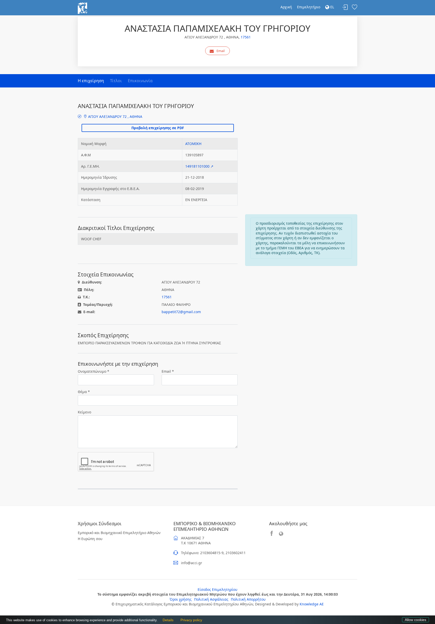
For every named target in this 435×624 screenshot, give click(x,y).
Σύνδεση (345, 7)
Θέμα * (84, 391)
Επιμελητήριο (308, 7)
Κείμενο (84, 412)
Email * (168, 371)
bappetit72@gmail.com (181, 311)
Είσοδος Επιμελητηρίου (217, 589)
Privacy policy (190, 620)
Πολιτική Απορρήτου (248, 599)
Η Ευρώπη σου (90, 538)
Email (220, 51)
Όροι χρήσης (181, 599)
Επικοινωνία (140, 80)
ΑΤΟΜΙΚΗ (193, 143)
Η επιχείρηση (91, 80)
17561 (246, 37)
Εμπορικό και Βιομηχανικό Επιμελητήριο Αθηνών (119, 532)
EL (331, 7)
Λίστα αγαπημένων (354, 7)
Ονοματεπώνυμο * (93, 371)
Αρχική (286, 7)
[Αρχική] (82, 7)
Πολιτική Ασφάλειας (211, 599)
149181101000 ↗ (199, 166)
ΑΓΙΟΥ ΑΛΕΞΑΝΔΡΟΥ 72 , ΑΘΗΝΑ (114, 116)
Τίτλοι (116, 80)
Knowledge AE (312, 604)
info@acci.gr (191, 562)
